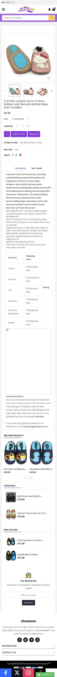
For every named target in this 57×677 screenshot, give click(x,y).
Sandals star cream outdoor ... (31, 554)
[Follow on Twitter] (17, 672)
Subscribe (28, 602)
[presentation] (5, 90)
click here (39, 416)
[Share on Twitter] (16, 155)
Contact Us (46, 674)
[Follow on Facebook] (5, 672)
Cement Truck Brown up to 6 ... (31, 496)
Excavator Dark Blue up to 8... (16, 469)
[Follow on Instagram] (28, 672)
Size (6, 119)
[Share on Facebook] (12, 155)
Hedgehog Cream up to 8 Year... (32, 513)
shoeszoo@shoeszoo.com (36, 426)
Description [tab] (20, 168)
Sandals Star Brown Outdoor (30, 540)
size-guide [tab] (37, 168)
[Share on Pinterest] (20, 155)
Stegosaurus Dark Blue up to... (41, 469)
